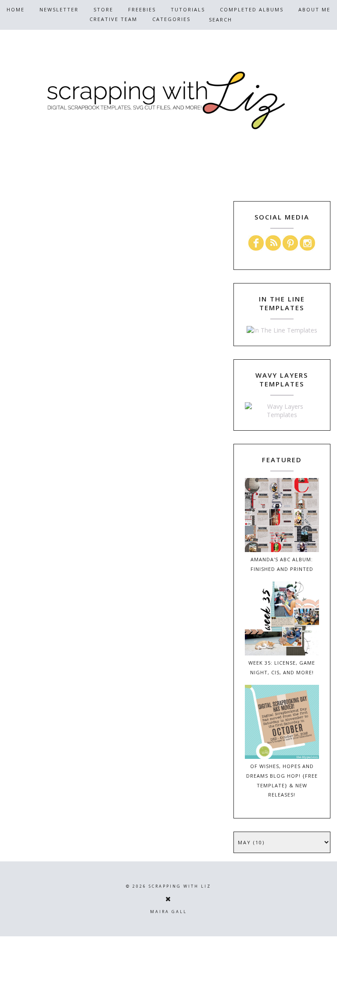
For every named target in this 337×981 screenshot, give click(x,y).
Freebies (142, 9)
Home (16, 9)
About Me (314, 9)
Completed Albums (251, 9)
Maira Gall (168, 911)
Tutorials (188, 9)
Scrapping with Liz (180, 886)
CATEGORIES (171, 19)
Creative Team (113, 19)
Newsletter (59, 9)
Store (103, 9)
